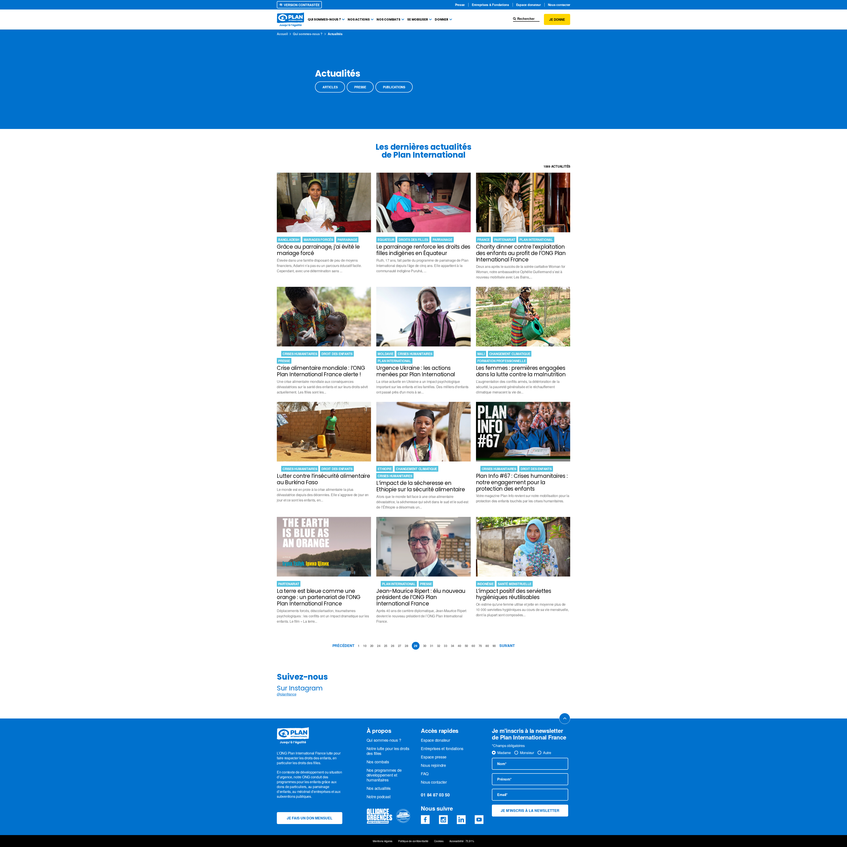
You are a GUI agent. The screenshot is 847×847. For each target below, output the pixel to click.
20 (372, 645)
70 (480, 645)
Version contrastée (301, 5)
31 (431, 645)
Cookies (439, 841)
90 (494, 645)
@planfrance (286, 694)
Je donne (557, 19)
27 (399, 645)
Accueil (282, 34)
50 (466, 645)
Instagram (443, 819)
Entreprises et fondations (442, 748)
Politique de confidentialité (413, 841)
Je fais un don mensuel (309, 818)
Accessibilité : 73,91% (461, 841)
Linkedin (461, 819)
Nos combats (388, 19)
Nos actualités (379, 788)
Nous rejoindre (433, 765)
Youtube (479, 819)
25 (386, 645)
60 (473, 645)
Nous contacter (559, 5)
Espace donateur (528, 5)
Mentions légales (382, 841)
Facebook (425, 819)
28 (406, 645)
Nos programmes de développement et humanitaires (384, 775)
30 (425, 645)
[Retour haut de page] (564, 718)
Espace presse (433, 756)
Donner (441, 19)
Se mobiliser (417, 19)
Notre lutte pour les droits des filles (388, 751)
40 (459, 645)
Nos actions (358, 19)
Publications (394, 87)
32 (438, 645)
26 (392, 645)
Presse (460, 5)
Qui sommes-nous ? (324, 19)
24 (378, 645)
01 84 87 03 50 (435, 794)
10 (365, 645)
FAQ (424, 773)
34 (452, 645)
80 (487, 645)
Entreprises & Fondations (490, 5)
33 (445, 645)
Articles (329, 87)
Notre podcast (379, 796)
